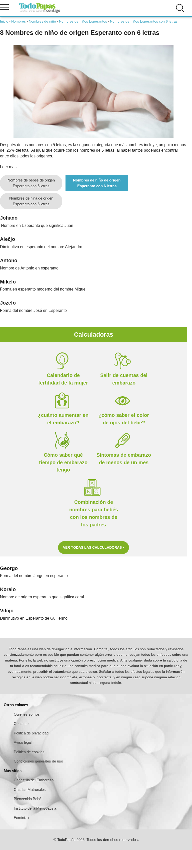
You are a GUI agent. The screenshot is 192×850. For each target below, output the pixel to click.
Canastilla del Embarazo (34, 780)
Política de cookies (29, 752)
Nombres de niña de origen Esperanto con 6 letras (31, 201)
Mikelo (8, 282)
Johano (9, 218)
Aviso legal (23, 742)
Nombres (18, 21)
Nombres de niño (42, 21)
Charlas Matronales (30, 789)
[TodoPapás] (40, 12)
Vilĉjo (7, 610)
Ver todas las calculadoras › (93, 547)
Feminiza (21, 817)
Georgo (9, 568)
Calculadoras (93, 334)
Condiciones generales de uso (38, 761)
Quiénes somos (27, 714)
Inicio (4, 21)
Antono (8, 260)
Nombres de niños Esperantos (83, 21)
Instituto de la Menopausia (35, 808)
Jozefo (8, 303)
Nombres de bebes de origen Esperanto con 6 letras (31, 183)
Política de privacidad (31, 733)
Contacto (21, 723)
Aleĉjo (7, 239)
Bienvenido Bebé (27, 799)
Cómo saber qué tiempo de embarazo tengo (63, 462)
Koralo (8, 589)
